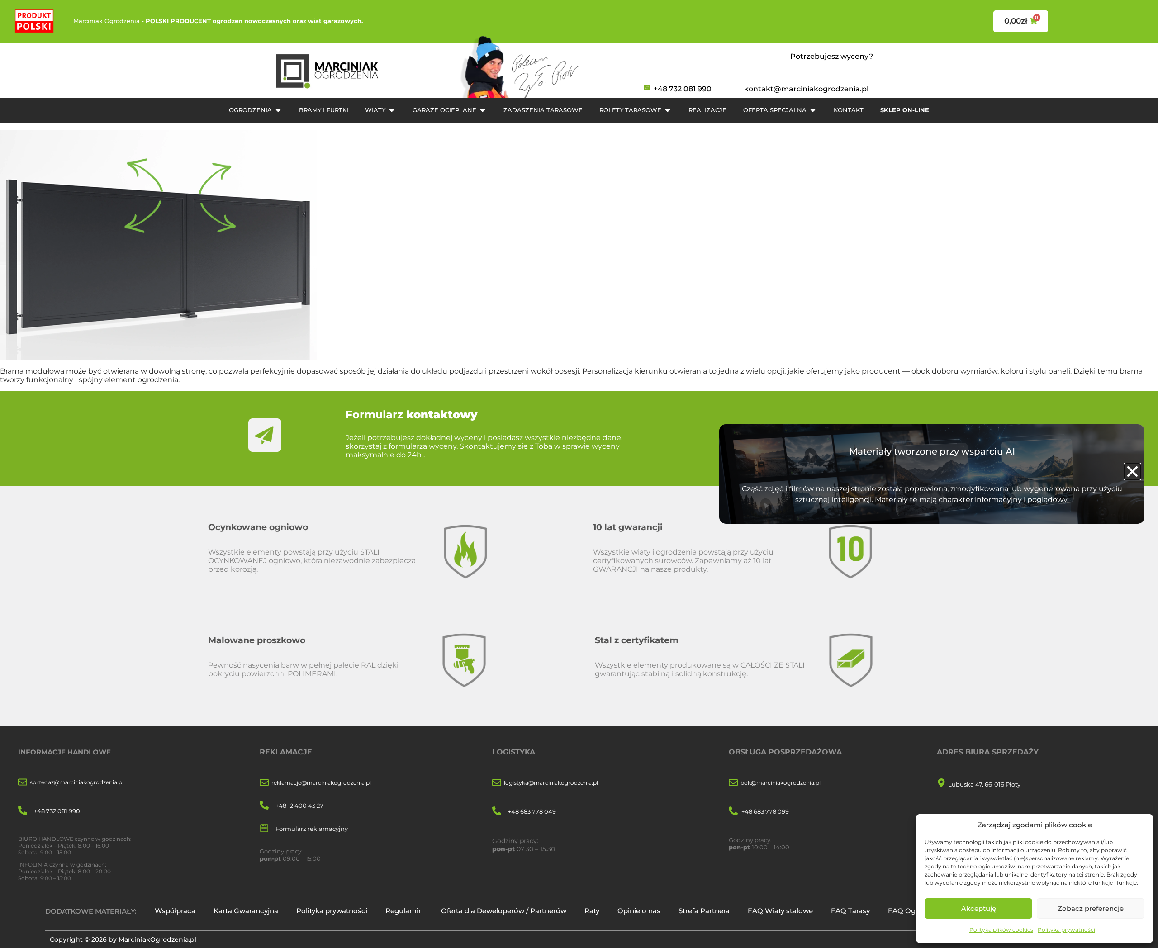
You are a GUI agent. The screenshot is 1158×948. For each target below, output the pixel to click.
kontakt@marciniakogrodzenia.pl (806, 89)
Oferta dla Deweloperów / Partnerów (503, 910)
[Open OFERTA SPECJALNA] (813, 110)
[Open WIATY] (392, 110)
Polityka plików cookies (1001, 929)
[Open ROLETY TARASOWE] (668, 110)
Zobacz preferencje (1091, 908)
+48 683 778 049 (532, 811)
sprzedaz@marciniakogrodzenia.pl (76, 782)
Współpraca (175, 910)
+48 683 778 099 (765, 811)
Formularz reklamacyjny (311, 828)
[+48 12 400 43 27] (264, 806)
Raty (591, 910)
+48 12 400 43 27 (299, 805)
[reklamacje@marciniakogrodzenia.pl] (264, 783)
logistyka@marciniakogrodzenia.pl (551, 782)
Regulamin (404, 910)
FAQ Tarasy (850, 910)
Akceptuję (978, 908)
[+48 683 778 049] (496, 811)
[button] (1132, 471)
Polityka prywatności (1066, 929)
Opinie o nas (638, 910)
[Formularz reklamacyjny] (264, 829)
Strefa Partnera (704, 910)
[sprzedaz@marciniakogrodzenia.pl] (22, 782)
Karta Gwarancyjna (246, 910)
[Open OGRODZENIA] (278, 110)
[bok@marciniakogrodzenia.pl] (733, 783)
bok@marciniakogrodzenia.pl (780, 782)
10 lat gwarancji (628, 526)
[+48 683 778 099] (733, 811)
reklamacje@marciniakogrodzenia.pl (321, 782)
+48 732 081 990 (683, 89)
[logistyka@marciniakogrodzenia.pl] (496, 783)
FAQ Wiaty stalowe (780, 910)
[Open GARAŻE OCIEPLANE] (483, 110)
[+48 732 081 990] (22, 811)
